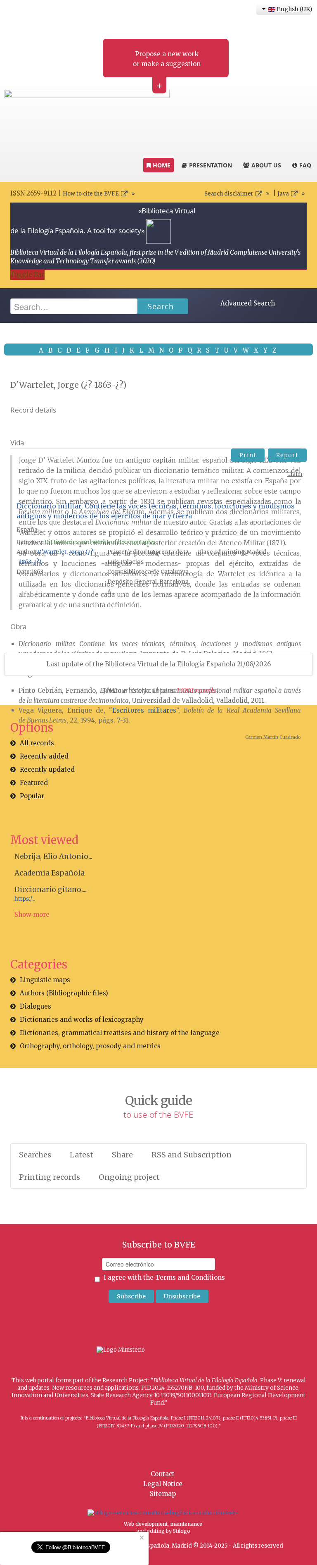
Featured (34, 783)
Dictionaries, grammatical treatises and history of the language (120, 1033)
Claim (295, 474)
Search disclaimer (228, 193)
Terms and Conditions (190, 1277)
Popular (32, 796)
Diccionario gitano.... (50, 889)
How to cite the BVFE (91, 193)
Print (247, 455)
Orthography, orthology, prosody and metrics (90, 1046)
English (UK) (293, 9)
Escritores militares (144, 710)
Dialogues (35, 1006)
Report (287, 455)
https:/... (24, 898)
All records (37, 743)
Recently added (44, 756)
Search (161, 306)
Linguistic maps (45, 980)
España (27, 529)
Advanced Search (247, 303)
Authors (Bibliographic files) (64, 993)
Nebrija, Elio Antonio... (53, 856)
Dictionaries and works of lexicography (99, 542)
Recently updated (47, 769)
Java (283, 193)
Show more (32, 914)
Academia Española (49, 873)
